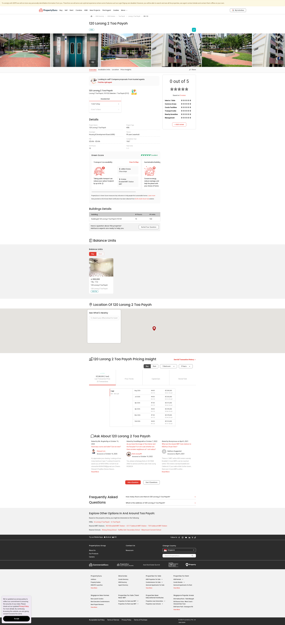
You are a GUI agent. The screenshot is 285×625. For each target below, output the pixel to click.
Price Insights (126, 69)
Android (108, 537)
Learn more (151, 195)
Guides (116, 10)
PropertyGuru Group (97, 545)
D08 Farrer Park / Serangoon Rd (183, 606)
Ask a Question (133, 482)
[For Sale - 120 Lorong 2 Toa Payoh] (101, 267)
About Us (92, 550)
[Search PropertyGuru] (192, 556)
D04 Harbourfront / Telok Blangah (183, 599)
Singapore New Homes (100, 595)
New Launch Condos (97, 599)
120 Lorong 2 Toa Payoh (99, 285)
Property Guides (96, 582)
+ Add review (179, 124)
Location (115, 69)
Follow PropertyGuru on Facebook (179, 537)
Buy (61, 10)
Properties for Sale (153, 576)
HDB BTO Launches (97, 585)
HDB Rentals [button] (177, 579)
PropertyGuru (96, 576)
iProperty (191, 564)
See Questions (151, 482)
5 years (184, 366)
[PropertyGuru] (48, 10)
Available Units (104, 69)
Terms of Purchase (140, 620)
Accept (16, 619)
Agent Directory (123, 585)
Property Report (173, 565)
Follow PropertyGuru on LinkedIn (189, 537)
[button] (154, 328)
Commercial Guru (98, 564)
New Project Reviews (97, 604)
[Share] (194, 30)
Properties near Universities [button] (154, 601)
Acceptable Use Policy (97, 620)
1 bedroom (166, 366)
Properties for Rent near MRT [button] (127, 604)
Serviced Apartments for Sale (155, 585)
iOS (115, 537)
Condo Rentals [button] (178, 582)
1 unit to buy (95, 104)
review (183, 95)
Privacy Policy (24, 606)
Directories (122, 576)
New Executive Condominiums (100, 601)
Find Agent (106, 10)
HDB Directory (122, 582)
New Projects (95, 10)
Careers (92, 557)
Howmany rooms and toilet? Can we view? (106, 447)
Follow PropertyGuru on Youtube (186, 537)
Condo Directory (123, 579)
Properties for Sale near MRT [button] (127, 601)
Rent (71, 10)
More (123, 10)
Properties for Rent (181, 576)
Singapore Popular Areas (183, 595)
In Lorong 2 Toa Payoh (102, 522)
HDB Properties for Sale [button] (153, 579)
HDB (86, 10)
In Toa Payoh (115, 522)
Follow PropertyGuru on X (192, 537)
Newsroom (129, 550)
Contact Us (130, 545)
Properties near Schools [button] (153, 604)
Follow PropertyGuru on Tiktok (195, 537)
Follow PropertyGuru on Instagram (182, 537)
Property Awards (125, 564)
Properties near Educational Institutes (155, 596)
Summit (151, 564)
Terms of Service (113, 620)
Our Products (93, 554)
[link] (124, 81)
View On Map (133, 162)
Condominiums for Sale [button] (153, 582)
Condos (79, 10)
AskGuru (93, 579)
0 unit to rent (96, 109)
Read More (95, 472)
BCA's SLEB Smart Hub (142, 199)
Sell (66, 10)
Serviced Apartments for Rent (182, 585)
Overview (93, 69)
